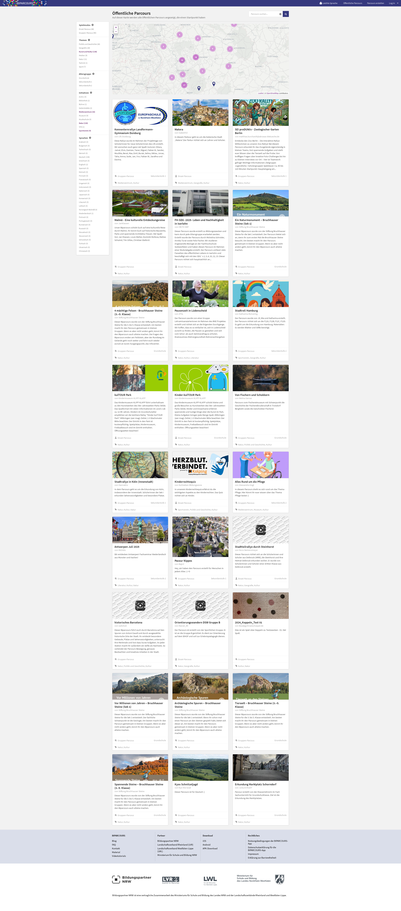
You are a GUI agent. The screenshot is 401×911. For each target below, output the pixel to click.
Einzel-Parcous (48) (86, 29)
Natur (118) (83, 123)
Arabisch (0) (83, 142)
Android (206, 844)
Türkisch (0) (83, 243)
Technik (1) (83, 63)
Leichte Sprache (330, 3)
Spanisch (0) (84, 168)
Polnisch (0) (83, 217)
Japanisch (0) (84, 194)
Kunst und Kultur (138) (88, 51)
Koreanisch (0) (84, 198)
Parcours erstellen (375, 3)
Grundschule (84, 78)
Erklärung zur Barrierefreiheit (262, 857)
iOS (204, 841)
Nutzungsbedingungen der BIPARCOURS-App (268, 842)
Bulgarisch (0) (84, 145)
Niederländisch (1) (86, 213)
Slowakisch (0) (84, 232)
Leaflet (260, 93)
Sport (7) (82, 67)
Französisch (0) (85, 179)
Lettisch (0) (83, 206)
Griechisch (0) (84, 161)
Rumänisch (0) (84, 224)
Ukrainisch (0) (84, 247)
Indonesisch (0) (85, 187)
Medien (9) (83, 55)
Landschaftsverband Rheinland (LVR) (175, 844)
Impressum (253, 853)
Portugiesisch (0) (85, 221)
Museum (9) (83, 115)
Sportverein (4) (85, 130)
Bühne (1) (83, 104)
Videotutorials (119, 855)
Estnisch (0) (83, 172)
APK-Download (210, 848)
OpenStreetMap (272, 93)
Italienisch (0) (84, 191)
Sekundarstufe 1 (85, 82)
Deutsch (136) (84, 157)
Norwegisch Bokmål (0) (88, 209)
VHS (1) (82, 127)
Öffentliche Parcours (352, 3)
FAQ (114, 844)
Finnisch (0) (83, 176)
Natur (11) (83, 59)
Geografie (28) (84, 48)
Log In (392, 3)
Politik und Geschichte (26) (89, 44)
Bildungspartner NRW (168, 841)
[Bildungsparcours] (25, 3)
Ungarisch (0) (84, 183)
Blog (114, 841)
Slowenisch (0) (85, 236)
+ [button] (116, 27)
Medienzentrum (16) (87, 112)
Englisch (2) (83, 164)
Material (116, 852)
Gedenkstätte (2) (85, 108)
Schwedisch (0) (85, 240)
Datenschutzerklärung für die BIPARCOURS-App (262, 849)
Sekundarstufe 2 (85, 85)
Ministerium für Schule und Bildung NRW (177, 854)
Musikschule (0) (85, 119)
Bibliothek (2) (84, 100)
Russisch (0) (83, 228)
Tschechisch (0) (85, 149)
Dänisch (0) (83, 153)
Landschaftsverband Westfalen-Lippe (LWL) (175, 850)
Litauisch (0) (84, 202)
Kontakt (116, 848)
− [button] (116, 31)
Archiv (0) (82, 97)
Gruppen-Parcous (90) (87, 33)
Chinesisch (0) (84, 251)
